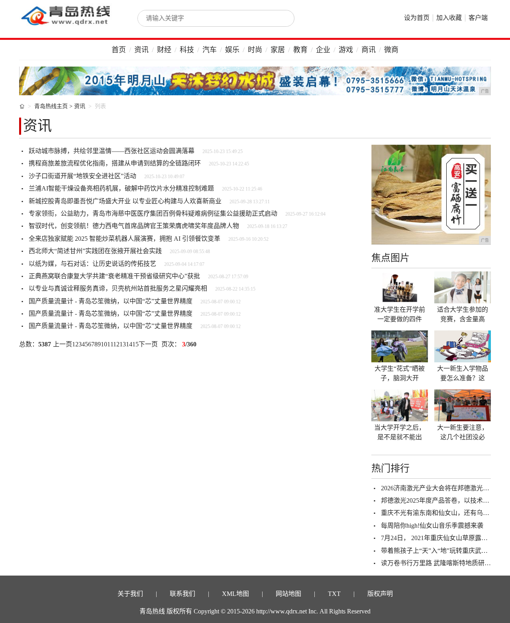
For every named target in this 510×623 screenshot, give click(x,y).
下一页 (148, 344)
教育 (300, 50)
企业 (323, 50)
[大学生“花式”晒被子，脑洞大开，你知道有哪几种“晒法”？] (399, 346)
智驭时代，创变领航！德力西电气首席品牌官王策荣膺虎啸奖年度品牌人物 (134, 225)
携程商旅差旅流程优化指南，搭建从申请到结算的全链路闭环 (115, 163)
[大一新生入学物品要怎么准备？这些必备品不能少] (462, 346)
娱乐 (232, 50)
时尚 (255, 50)
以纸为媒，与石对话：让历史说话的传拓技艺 (92, 263)
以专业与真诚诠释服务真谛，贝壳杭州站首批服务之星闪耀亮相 (118, 288)
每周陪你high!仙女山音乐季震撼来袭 (432, 525)
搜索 (280, 18)
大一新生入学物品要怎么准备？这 (462, 373)
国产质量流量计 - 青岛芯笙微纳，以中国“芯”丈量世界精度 (110, 301)
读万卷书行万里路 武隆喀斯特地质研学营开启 (445, 563)
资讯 (141, 50)
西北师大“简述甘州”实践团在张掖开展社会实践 (95, 251)
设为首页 (417, 17)
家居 (278, 50)
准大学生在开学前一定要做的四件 (399, 314)
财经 (164, 50)
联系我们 (182, 593)
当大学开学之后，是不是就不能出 (399, 432)
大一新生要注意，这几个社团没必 (462, 432)
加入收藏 (449, 17)
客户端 (478, 17)
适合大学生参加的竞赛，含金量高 (462, 314)
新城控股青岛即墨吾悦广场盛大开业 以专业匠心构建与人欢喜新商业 (125, 201)
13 (123, 344)
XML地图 (235, 593)
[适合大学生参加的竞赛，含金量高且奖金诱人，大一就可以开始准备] (462, 287)
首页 (119, 50)
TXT (334, 593)
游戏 (346, 50)
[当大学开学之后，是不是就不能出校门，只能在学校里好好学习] (399, 405)
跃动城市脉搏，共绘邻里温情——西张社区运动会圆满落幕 (111, 150)
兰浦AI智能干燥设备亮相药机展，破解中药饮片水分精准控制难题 (121, 188)
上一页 (62, 344)
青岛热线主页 (51, 106)
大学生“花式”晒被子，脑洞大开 (400, 373)
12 (116, 344)
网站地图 (288, 593)
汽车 (209, 50)
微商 (391, 50)
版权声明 (380, 593)
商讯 (368, 50)
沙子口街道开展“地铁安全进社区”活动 (82, 176)
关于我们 (130, 593)
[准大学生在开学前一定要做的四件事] (399, 287)
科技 (187, 50)
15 (135, 344)
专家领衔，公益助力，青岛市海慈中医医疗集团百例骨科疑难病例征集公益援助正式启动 (153, 213)
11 (110, 344)
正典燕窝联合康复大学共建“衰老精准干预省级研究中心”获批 (114, 276)
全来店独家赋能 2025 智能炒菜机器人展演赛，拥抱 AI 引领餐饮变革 (124, 238)
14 (129, 344)
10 (104, 344)
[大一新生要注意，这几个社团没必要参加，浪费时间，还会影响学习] (462, 405)
